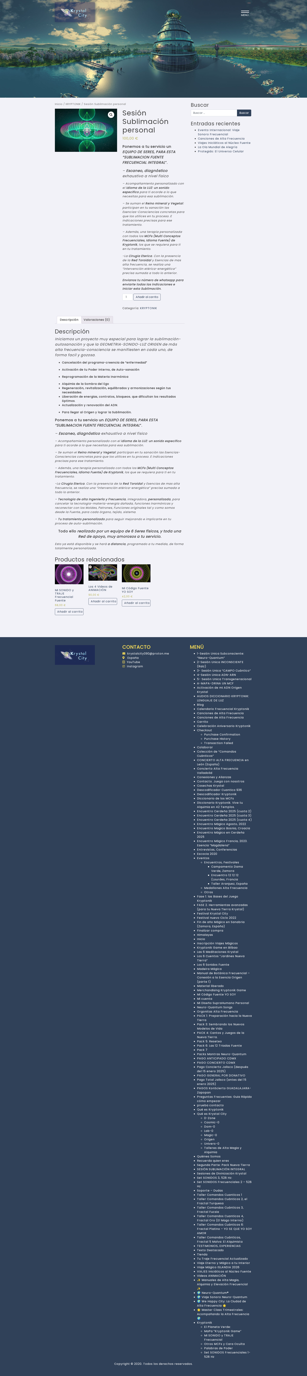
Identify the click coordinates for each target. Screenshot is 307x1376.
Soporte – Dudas (210, 1190)
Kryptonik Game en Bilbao (217, 948)
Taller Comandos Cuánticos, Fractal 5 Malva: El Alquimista (220, 1239)
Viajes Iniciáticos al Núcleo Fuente (224, 143)
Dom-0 (209, 1127)
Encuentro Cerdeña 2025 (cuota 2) (224, 811)
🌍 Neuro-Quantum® (213, 1293)
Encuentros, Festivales (221, 862)
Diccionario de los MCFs (215, 798)
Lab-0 (208, 1131)
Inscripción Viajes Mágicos (217, 943)
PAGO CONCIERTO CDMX (216, 1063)
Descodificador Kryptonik (217, 794)
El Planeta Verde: (217, 1327)
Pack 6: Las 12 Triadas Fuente (219, 1046)
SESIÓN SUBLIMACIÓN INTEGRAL (221, 1169)
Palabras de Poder (218, 1348)
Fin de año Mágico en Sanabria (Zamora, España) (221, 924)
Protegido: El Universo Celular (221, 151)
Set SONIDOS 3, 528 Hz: (214, 1178)
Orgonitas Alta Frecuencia (217, 1011)
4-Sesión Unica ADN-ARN (216, 675)
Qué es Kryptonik (210, 1110)
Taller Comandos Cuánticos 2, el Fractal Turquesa (222, 1201)
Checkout (204, 730)
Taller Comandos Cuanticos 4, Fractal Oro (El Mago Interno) (220, 1218)
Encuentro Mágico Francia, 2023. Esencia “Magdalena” (222, 843)
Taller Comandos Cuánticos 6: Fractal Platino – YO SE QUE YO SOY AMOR (224, 1229)
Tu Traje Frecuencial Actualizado (222, 1259)
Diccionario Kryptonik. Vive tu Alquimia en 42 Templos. (220, 805)
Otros (208, 892)
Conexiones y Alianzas (214, 777)
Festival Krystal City (212, 913)
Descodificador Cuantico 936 (219, 790)
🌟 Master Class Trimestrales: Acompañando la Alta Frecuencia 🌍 (223, 1314)
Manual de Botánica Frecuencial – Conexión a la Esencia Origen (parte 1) (223, 977)
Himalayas (205, 935)
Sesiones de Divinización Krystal (221, 1173)
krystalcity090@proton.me (148, 654)
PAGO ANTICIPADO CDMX (216, 1058)
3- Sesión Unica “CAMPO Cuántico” (224, 671)
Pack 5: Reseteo (209, 1041)
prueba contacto (210, 1105)
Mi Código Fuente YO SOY (216, 994)
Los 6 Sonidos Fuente (213, 965)
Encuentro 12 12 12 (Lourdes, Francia (225, 877)
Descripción (69, 320)
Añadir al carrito (147, 297)
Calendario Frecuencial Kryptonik (223, 709)
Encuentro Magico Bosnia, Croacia (223, 828)
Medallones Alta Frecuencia (225, 888)
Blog (200, 705)
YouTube (133, 662)
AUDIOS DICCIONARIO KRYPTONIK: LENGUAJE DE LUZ (223, 698)
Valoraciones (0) (97, 320)
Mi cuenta (204, 999)
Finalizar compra (210, 931)
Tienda (202, 1254)
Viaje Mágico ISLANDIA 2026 (218, 1267)
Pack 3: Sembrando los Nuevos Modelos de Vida (220, 1026)
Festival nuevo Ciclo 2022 (216, 918)
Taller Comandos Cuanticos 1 (219, 1195)
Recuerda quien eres (213, 1161)
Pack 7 (202, 1050)
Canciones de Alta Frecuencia (221, 139)
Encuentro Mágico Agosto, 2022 (221, 824)
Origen (209, 1139)
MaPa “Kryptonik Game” (222, 1331)
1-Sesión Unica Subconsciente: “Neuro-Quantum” (220, 656)
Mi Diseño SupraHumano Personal (223, 1003)
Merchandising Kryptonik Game (221, 990)
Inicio (59, 104)
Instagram (135, 666)
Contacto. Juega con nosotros (220, 781)
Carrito (202, 722)
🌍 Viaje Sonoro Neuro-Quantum (222, 1297)
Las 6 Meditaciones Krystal (217, 952)
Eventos (203, 858)
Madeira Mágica (209, 969)
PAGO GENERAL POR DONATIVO (221, 1075)
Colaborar (205, 747)
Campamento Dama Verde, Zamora (227, 869)
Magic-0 (210, 1135)
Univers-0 (211, 1144)
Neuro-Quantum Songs (215, 1007)
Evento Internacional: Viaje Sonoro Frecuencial (219, 132)
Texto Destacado (210, 1250)
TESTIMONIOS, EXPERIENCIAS (219, 1246)
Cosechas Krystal (210, 786)
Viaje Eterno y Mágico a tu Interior (223, 1263)
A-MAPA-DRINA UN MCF (215, 683)
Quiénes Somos (209, 1156)
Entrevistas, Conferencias (217, 850)
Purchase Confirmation (222, 734)
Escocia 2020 (207, 854)
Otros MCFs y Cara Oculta (224, 1344)
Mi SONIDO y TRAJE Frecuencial (219, 1337)
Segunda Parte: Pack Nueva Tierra (223, 1165)
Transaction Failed (218, 743)
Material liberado (210, 986)
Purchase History (217, 739)
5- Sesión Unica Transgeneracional (224, 679)
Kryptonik (204, 1323)
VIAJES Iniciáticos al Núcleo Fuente (224, 1271)
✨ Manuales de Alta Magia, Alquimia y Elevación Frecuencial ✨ (222, 1284)
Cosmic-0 (211, 1122)
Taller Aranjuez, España (229, 884)
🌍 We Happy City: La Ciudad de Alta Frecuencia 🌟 (221, 1303)
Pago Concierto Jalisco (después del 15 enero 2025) (222, 1069)
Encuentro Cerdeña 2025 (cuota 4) (224, 820)
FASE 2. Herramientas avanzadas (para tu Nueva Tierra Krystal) (222, 907)
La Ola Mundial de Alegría (217, 147)
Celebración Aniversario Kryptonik (224, 726)
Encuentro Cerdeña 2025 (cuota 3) (224, 815)
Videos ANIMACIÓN (211, 1276)
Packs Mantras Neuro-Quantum (221, 1054)
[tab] (69, 320)
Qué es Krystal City (212, 1114)
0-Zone (210, 1118)
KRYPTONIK (73, 104)
